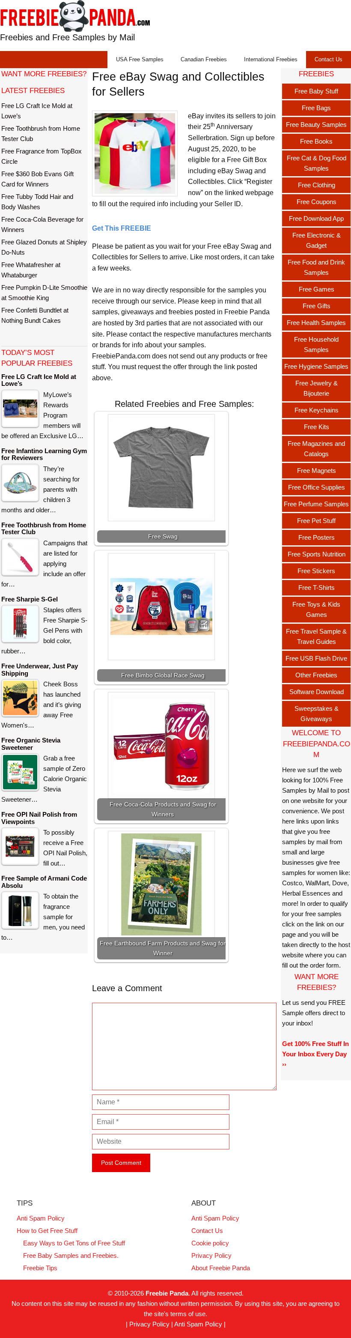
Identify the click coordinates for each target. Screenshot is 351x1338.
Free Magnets (316, 470)
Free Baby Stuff (316, 91)
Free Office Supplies (316, 487)
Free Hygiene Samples (316, 366)
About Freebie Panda (220, 1268)
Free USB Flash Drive (316, 658)
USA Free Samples (140, 59)
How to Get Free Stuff (47, 1230)
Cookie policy (210, 1243)
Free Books (316, 141)
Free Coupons (316, 201)
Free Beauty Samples (316, 124)
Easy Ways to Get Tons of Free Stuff (74, 1243)
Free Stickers (316, 570)
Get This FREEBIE (121, 228)
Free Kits (316, 426)
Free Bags (316, 107)
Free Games (316, 289)
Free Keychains (316, 410)
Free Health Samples (316, 322)
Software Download (316, 691)
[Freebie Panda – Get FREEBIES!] (75, 15)
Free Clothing (316, 185)
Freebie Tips (40, 1268)
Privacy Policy (211, 1255)
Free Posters (316, 537)
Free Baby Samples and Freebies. (71, 1255)
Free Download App (316, 218)
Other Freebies (316, 675)
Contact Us (328, 59)
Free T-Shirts (316, 587)
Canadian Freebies (204, 59)
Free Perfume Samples (316, 504)
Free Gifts (316, 306)
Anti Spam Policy (41, 1218)
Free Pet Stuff (316, 520)
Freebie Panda (167, 1293)
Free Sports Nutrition (316, 554)
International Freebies (270, 59)
